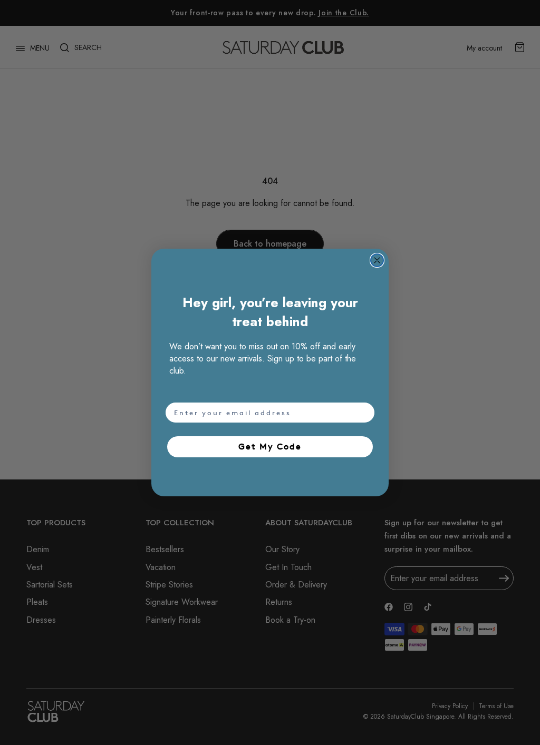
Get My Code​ (270, 447)
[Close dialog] (377, 260)
